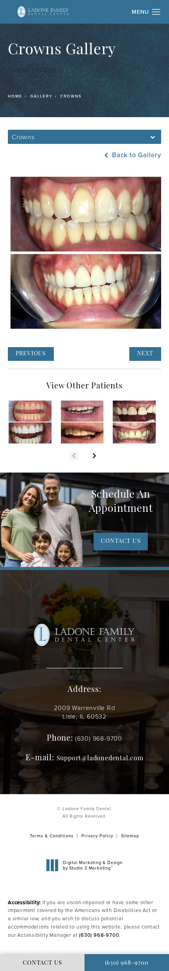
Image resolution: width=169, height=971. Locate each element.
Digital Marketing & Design (92, 865)
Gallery (41, 96)
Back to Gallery (135, 155)
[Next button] (95, 456)
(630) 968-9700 (99, 935)
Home (15, 96)
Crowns (71, 96)
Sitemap (130, 836)
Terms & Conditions (51, 836)
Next (145, 354)
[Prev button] (74, 456)
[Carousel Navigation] (84, 452)
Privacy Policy (97, 836)
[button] (156, 12)
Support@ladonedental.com (100, 759)
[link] (98, 738)
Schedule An (121, 502)
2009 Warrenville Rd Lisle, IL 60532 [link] (84, 712)
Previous (31, 354)
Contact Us (120, 541)
